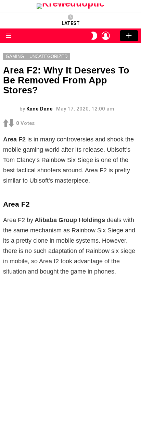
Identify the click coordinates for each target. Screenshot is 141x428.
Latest (71, 23)
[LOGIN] (106, 36)
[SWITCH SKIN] (94, 36)
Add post (129, 35)
